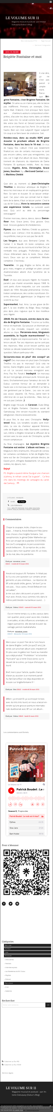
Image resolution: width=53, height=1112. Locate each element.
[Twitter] (11, 904)
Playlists (8, 975)
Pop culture (9, 983)
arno (30, 508)
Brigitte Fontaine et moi (22, 57)
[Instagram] (17, 904)
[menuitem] (30, 41)
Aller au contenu (8, 2)
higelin (15, 509)
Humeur (8, 949)
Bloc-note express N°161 (29, 41)
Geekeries (8, 991)
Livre (6, 952)
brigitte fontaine (18, 508)
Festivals (8, 963)
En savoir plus (18, 1110)
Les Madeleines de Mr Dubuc (15, 971)
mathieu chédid (25, 509)
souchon (36, 508)
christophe (35, 509)
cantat (9, 509)
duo (26, 508)
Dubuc (15, 607)
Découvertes (9, 960)
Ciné (6, 987)
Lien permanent (16, 505)
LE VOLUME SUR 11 (22, 18)
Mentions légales (7, 1073)
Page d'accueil (46, 41)
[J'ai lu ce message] (50, 1106)
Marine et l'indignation (43, 45)
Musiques (8, 956)
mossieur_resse (19, 561)
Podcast (8, 979)
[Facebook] (4, 904)
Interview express (11, 967)
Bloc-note (8, 945)
